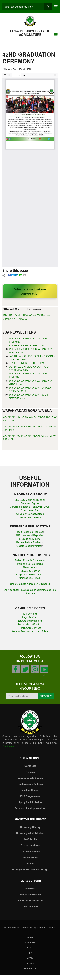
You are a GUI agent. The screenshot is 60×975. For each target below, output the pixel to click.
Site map (30, 888)
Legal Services (30, 617)
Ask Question (30, 906)
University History (30, 827)
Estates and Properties (30, 620)
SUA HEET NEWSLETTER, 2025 (26, 345)
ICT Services (30, 613)
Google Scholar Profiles (28, 545)
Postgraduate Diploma (30, 784)
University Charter (30, 570)
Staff (30, 948)
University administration (30, 833)
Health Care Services (30, 627)
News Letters (30, 567)
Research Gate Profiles (29, 542)
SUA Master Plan (30, 510)
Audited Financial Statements (30, 560)
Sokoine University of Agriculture (30, 32)
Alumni (30, 863)
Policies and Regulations (30, 563)
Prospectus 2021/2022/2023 (30, 574)
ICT (30, 953)
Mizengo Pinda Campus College (30, 869)
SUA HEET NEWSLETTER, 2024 (26, 363)
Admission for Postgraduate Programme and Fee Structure (30, 591)
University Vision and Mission (30, 499)
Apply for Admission (30, 802)
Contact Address (30, 845)
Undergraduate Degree (30, 778)
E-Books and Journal (30, 538)
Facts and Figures (30, 503)
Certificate (30, 765)
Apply (30, 958)
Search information (30, 894)
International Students (30, 517)
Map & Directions (30, 851)
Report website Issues (30, 900)
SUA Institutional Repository (30, 535)
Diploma (30, 772)
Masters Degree (30, 790)
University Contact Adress (30, 513)
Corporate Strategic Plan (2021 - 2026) (30, 506)
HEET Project (31, 968)
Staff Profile (30, 839)
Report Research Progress (29, 531)
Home (30, 937)
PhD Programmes (30, 796)
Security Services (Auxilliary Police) (30, 631)
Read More (8, 746)
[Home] (30, 20)
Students (30, 942)
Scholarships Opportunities (30, 808)
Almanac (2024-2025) (30, 577)
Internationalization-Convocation (30, 291)
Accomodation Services (30, 624)
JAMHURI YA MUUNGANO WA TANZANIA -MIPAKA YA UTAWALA (26, 317)
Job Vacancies (30, 857)
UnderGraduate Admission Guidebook (30, 583)
